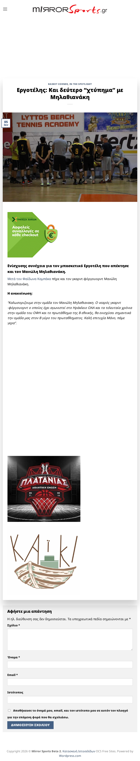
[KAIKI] (43, 560)
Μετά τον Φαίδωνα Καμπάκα (29, 279)
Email (12, 675)
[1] (43, 488)
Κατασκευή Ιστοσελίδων (79, 751)
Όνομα (13, 657)
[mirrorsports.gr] (70, 9)
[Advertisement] (70, 45)
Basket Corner (58, 84)
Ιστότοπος (15, 692)
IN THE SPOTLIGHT (80, 84)
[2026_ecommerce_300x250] (34, 234)
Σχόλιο (13, 625)
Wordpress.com (70, 756)
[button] (5, 9)
